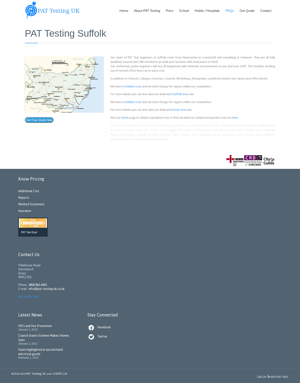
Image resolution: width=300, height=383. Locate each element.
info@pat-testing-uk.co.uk (47, 289)
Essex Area (179, 109)
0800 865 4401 (38, 285)
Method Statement (31, 204)
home (124, 117)
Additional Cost (28, 191)
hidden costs (134, 86)
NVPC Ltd (61, 373)
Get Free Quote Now (39, 120)
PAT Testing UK (35, 373)
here (235, 117)
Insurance (24, 211)
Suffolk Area (180, 94)
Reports (23, 197)
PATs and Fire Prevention (35, 326)
